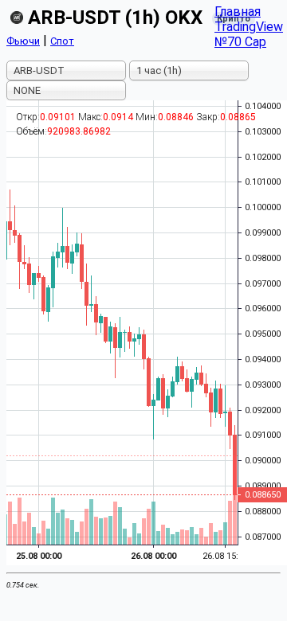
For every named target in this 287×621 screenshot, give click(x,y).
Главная (237, 11)
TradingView (248, 26)
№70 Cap (240, 41)
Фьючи (23, 41)
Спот (62, 41)
